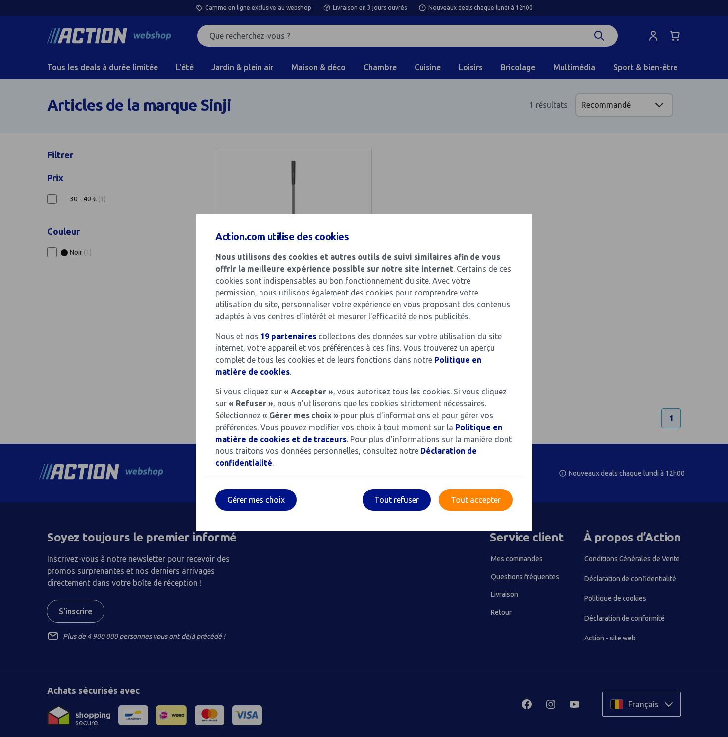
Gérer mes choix (256, 499)
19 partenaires (288, 336)
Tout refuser (396, 499)
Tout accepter (476, 499)
